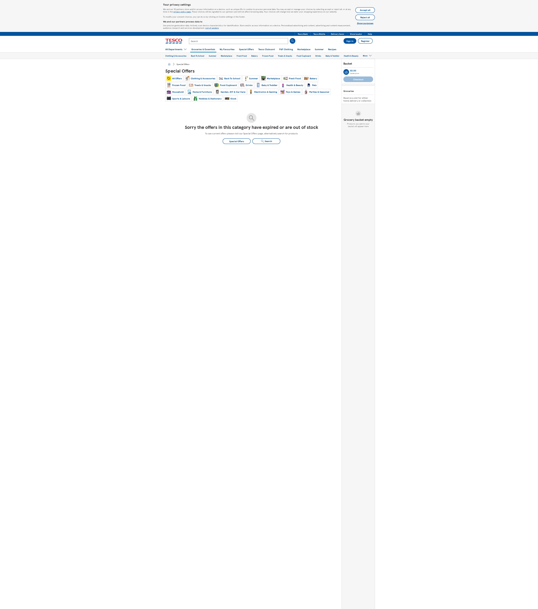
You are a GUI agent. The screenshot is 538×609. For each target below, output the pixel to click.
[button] (302, 34)
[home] (169, 64)
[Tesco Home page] (173, 41)
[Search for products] (292, 41)
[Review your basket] (346, 72)
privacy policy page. (182, 11)
